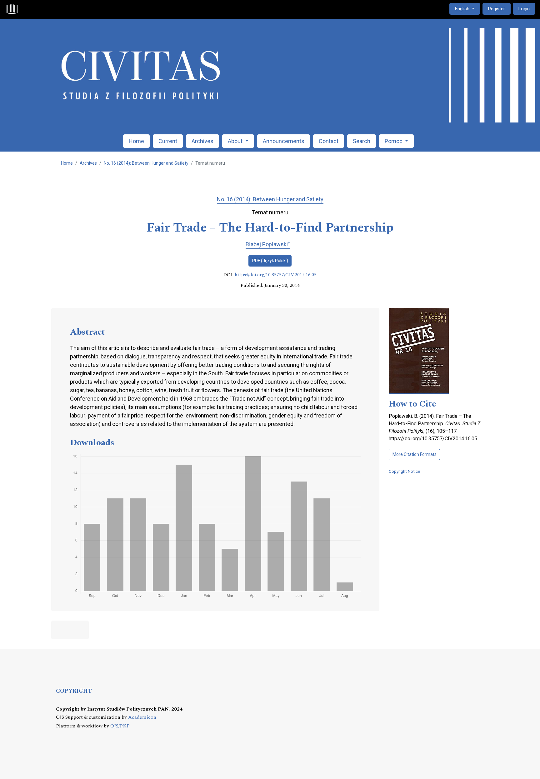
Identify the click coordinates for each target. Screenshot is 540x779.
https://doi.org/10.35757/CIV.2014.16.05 (276, 275)
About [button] (236, 141)
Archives (202, 141)
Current (167, 141)
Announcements (283, 141)
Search (361, 141)
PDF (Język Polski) (270, 260)
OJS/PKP (120, 726)
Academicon (142, 717)
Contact (328, 141)
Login (524, 9)
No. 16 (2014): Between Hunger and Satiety (146, 163)
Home (136, 141)
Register (496, 9)
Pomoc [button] (394, 141)
